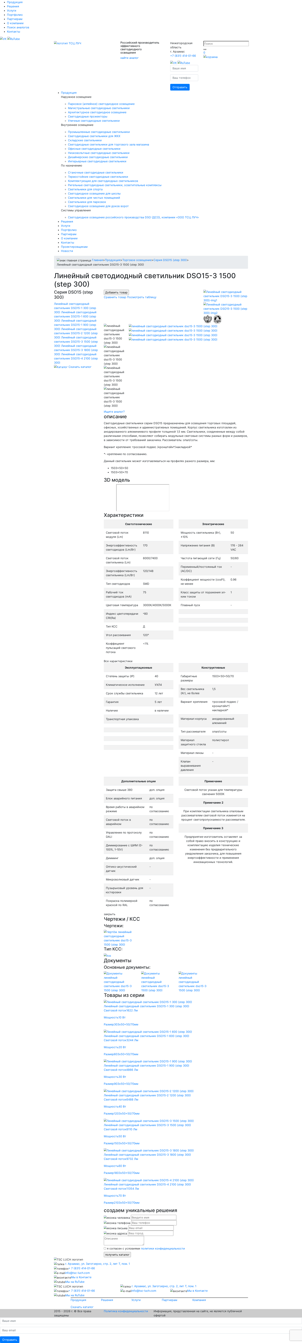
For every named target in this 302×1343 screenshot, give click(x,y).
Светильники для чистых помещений (94, 197)
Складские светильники (85, 140)
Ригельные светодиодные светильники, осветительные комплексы (114, 185)
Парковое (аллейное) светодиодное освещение (101, 104)
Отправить (179, 87)
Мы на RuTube (74, 1281)
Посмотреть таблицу (141, 297)
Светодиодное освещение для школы (94, 193)
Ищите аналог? (114, 411)
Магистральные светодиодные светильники (99, 108)
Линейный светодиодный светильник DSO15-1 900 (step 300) (75, 325)
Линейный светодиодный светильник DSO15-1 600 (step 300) (75, 316)
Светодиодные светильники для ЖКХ (94, 136)
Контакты (13, 31)
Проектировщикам (74, 246)
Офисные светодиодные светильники (94, 148)
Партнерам (14, 19)
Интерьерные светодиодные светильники (97, 161)
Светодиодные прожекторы (87, 116)
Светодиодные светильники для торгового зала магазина (108, 144)
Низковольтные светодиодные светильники (99, 153)
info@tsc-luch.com (77, 1273)
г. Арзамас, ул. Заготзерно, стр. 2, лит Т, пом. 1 (97, 1263)
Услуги (11, 10)
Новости (67, 251)
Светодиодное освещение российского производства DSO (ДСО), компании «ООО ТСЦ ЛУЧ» (133, 217)
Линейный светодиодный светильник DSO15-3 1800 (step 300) (76, 350)
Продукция (15, 2)
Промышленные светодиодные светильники (99, 132)
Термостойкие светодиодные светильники (98, 176)
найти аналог (129, 58)
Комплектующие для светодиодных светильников (103, 181)
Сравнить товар (115, 297)
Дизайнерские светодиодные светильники (98, 157)
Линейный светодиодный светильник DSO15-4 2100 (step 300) (76, 358)
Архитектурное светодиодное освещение (97, 112)
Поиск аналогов (18, 27)
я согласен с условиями (145, 1248)
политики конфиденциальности (163, 1248)
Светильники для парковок (87, 202)
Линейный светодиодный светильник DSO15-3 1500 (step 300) (76, 342)
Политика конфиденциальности (126, 1311)
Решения (13, 6)
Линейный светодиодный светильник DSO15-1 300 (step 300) (75, 308)
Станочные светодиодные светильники (95, 172)
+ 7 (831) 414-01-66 (81, 1268)
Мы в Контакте (81, 1277)
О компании (15, 23)
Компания (199, 1300)
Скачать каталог (80, 367)
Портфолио (15, 14)
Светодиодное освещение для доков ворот (98, 206)
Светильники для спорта (85, 189)
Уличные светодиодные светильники (94, 120)
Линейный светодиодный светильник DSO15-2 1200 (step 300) (76, 333)
